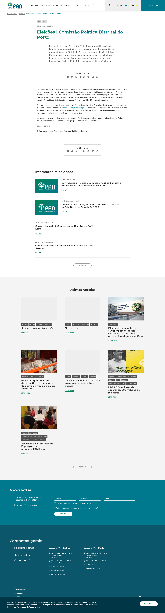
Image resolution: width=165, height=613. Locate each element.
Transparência (131, 383)
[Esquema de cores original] (126, 5)
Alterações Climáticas (81, 324)
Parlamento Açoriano (44, 324)
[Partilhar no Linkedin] (84, 77)
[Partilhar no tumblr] (80, 77)
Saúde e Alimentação (116, 383)
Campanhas (113, 324)
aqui (38, 607)
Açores (24, 324)
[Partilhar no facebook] (68, 77)
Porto (45, 21)
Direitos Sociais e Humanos (126, 377)
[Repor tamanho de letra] (117, 5)
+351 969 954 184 (57, 570)
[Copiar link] (97, 77)
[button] (153, 5)
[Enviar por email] (92, 77)
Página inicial (12, 13)
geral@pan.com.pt (26, 548)
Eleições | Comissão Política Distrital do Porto (44, 13)
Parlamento (39, 377)
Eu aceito (148, 604)
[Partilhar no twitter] (72, 77)
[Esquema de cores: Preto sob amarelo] (136, 5)
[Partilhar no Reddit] (88, 77)
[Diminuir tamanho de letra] (114, 5)
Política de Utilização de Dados (78, 503)
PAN (39, 21)
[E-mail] (119, 498)
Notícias (22, 13)
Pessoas (93, 377)
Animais (25, 377)
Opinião (32, 324)
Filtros (90, 5)
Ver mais (64, 190)
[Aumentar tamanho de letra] (121, 5)
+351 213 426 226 (57, 567)
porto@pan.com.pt (93, 568)
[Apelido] (91, 498)
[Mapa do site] (110, 5)
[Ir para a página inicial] (14, 5)
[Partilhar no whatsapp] (76, 77)
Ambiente (94, 324)
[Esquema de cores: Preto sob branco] (129, 5)
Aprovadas (33, 433)
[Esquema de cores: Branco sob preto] (133, 5)
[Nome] (66, 498)
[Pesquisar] (77, 5)
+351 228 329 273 (92, 565)
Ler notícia (25, 332)
